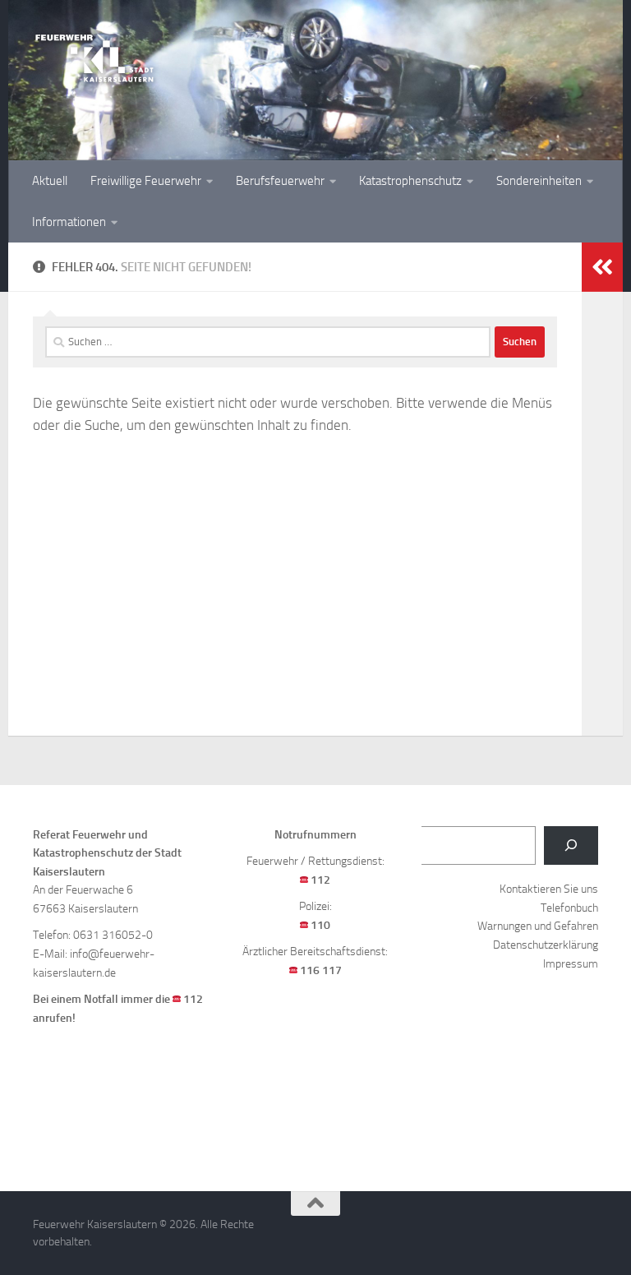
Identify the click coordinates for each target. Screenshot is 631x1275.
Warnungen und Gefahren (537, 926)
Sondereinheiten (539, 180)
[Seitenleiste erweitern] (602, 267)
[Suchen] (571, 845)
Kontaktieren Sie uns (549, 889)
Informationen (69, 222)
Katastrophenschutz (410, 180)
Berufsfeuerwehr (280, 180)
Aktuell (49, 180)
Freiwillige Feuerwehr (145, 180)
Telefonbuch (569, 908)
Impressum (570, 964)
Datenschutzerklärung (545, 945)
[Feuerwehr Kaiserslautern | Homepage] (94, 57)
